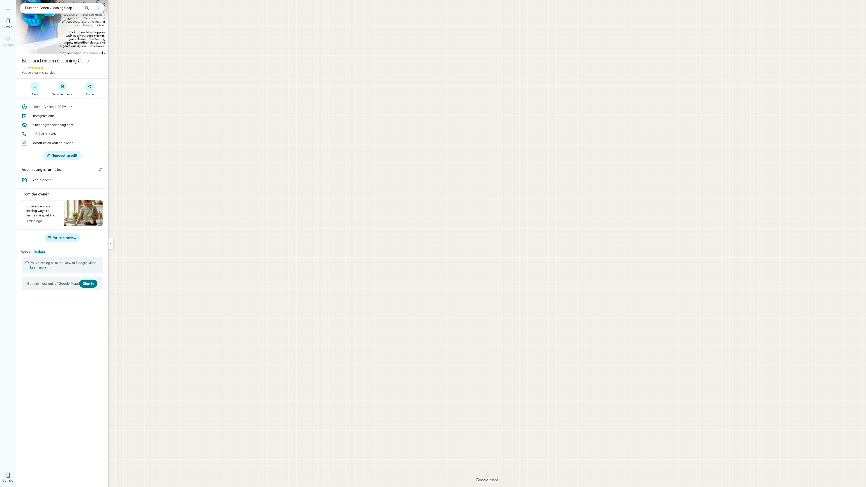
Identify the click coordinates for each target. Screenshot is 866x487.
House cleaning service (38, 73)
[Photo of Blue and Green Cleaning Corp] (62, 27)
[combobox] (53, 8)
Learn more (38, 267)
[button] (62, 106)
